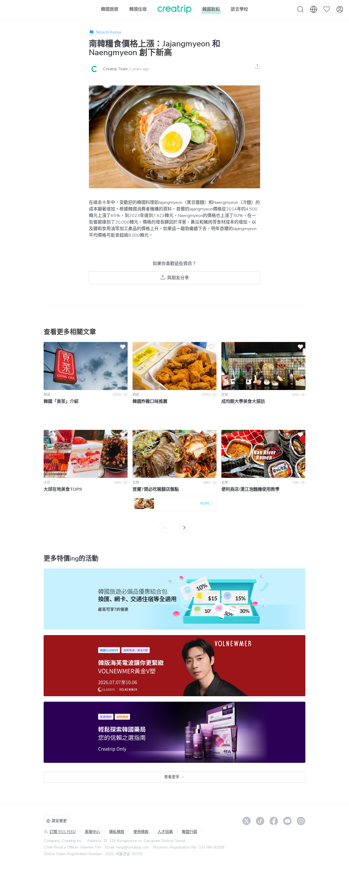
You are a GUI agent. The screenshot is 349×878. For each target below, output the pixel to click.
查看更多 (171, 776)
